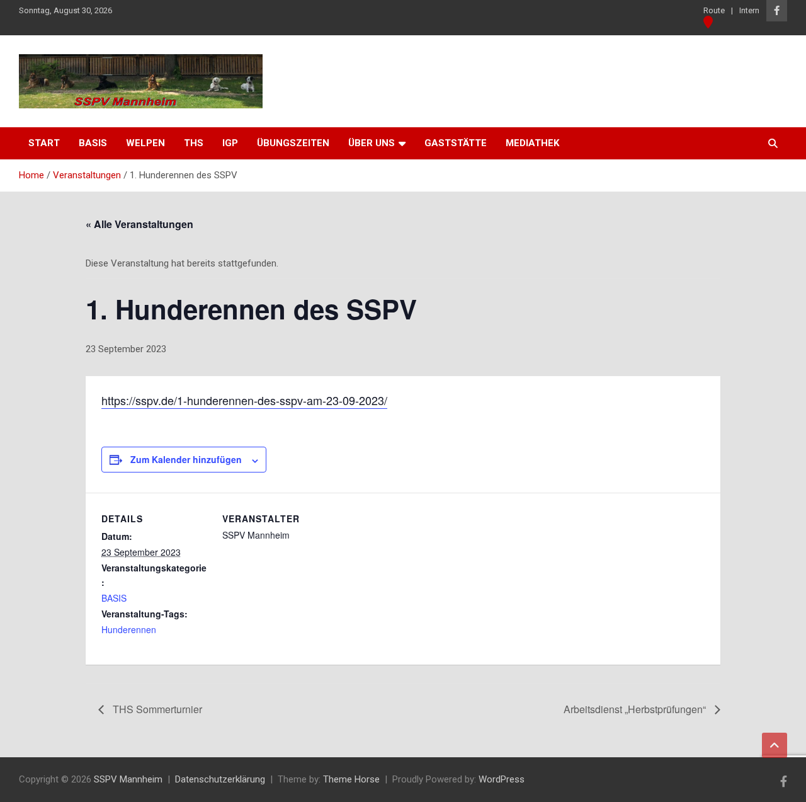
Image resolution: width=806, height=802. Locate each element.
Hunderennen (128, 629)
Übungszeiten (293, 143)
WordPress (502, 779)
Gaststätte (455, 143)
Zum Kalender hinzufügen (186, 459)
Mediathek (532, 143)
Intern (749, 10)
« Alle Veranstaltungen (139, 224)
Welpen (145, 143)
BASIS (114, 598)
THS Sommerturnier (156, 709)
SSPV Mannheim (128, 779)
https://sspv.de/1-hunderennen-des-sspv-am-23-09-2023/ (244, 400)
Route (714, 10)
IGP (230, 143)
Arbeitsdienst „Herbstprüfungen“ (636, 709)
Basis (93, 143)
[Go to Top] (774, 745)
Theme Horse (351, 779)
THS (193, 143)
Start (44, 143)
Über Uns (371, 143)
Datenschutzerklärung (220, 779)
